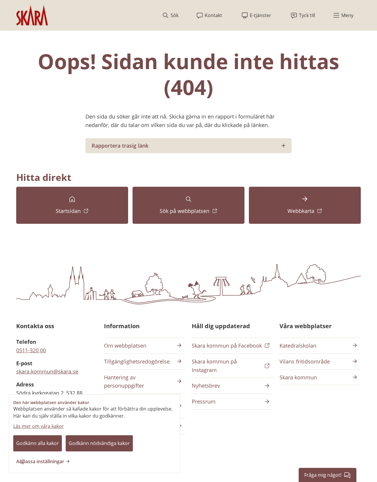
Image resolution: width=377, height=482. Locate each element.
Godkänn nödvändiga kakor (99, 443)
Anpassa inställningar (40, 461)
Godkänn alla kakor (37, 443)
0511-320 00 (31, 350)
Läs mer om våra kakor (38, 426)
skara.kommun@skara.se (47, 371)
